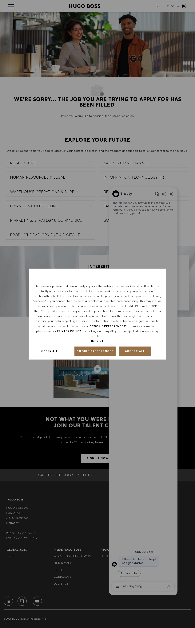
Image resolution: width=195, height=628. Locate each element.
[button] (95, 351)
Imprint (97, 341)
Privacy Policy (69, 331)
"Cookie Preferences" (108, 326)
